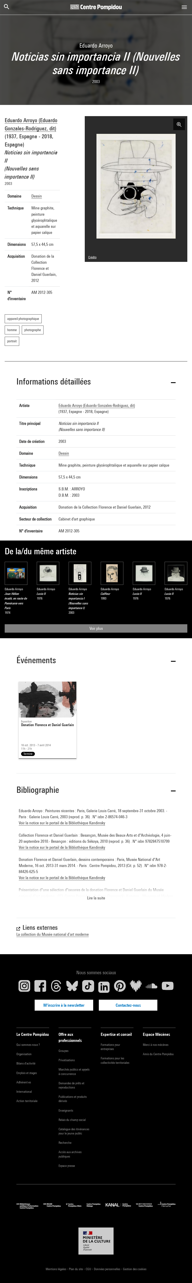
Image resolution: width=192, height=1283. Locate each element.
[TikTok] (88, 987)
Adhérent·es (23, 1082)
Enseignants (66, 1110)
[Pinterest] (120, 987)
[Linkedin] (104, 987)
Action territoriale (26, 1101)
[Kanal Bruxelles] (121, 1207)
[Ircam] (54, 1207)
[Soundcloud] (152, 987)
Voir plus (96, 628)
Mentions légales (56, 1269)
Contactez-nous (128, 1005)
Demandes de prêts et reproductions (71, 1085)
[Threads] (56, 987)
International (24, 1091)
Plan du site (76, 1269)
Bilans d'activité (25, 1063)
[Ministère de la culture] (96, 1241)
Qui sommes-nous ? (28, 1045)
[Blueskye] (72, 987)
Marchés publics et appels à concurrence (74, 1071)
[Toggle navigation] (184, 7)
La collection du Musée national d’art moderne (52, 934)
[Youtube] (168, 987)
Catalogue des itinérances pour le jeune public (74, 1131)
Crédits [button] (92, 257)
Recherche (65, 1142)
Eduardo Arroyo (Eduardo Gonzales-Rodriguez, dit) (97, 405)
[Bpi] (29, 1207)
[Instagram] (24, 987)
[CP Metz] (76, 1207)
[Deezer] (136, 987)
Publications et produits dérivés (73, 1099)
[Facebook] (40, 987)
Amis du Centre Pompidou (158, 1054)
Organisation (24, 1054)
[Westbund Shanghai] (147, 1207)
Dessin (36, 196)
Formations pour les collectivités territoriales (115, 1060)
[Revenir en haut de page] (181, 1272)
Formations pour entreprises (110, 1047)
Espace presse (67, 1166)
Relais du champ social (72, 1120)
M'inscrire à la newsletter (64, 1005)
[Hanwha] (167, 1207)
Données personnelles (107, 1269)
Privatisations (67, 1060)
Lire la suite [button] (96, 897)
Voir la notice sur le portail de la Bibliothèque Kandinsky (62, 822)
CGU (89, 1269)
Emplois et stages (26, 1073)
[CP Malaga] (96, 1207)
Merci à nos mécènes (155, 1045)
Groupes (63, 1051)
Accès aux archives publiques (70, 1154)
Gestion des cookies (134, 1269)
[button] (96, 382)
